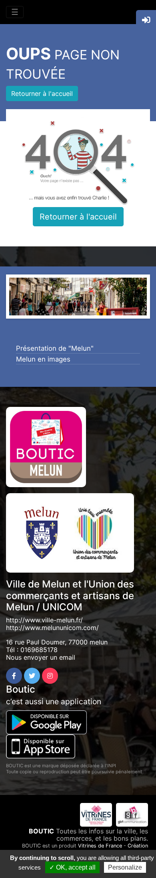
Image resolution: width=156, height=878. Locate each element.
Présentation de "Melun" (55, 348)
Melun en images (43, 359)
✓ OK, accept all (72, 867)
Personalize (125, 867)
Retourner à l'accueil (42, 93)
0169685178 (39, 650)
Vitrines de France (100, 846)
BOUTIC (41, 831)
